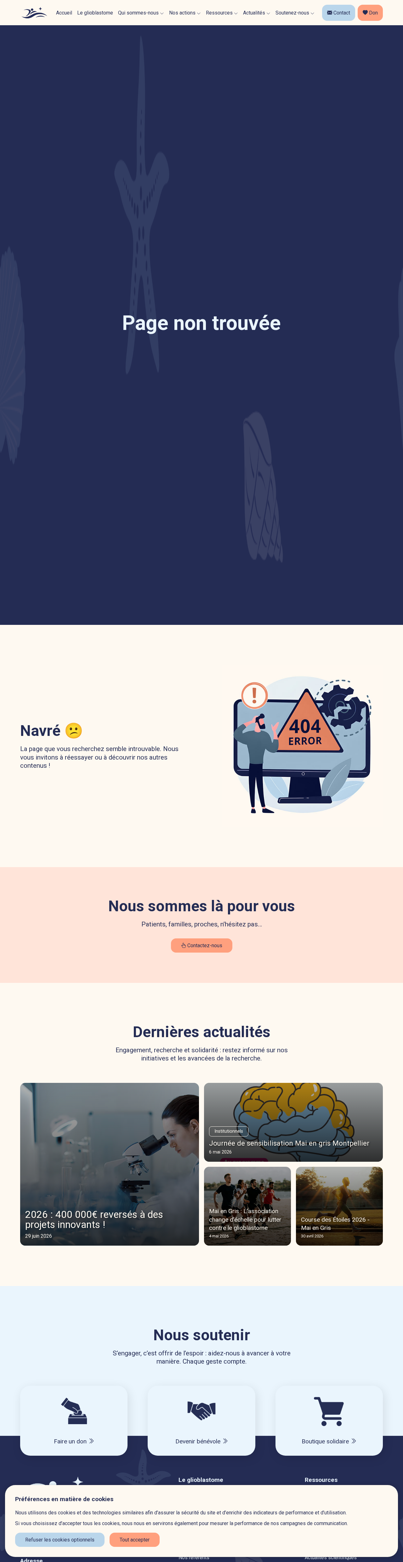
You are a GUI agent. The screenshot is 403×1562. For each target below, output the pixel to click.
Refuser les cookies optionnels (59, 1540)
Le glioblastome (95, 13)
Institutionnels (228, 1131)
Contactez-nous (204, 945)
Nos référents (194, 1557)
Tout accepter (135, 1540)
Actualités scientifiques (331, 1557)
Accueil (64, 13)
